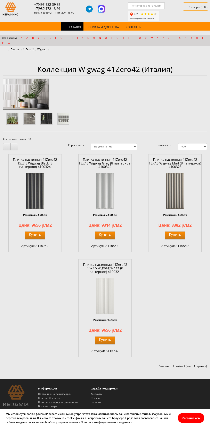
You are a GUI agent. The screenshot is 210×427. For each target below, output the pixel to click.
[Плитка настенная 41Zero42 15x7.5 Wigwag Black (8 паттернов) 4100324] (35, 191)
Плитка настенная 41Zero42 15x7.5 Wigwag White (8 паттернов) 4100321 (105, 268)
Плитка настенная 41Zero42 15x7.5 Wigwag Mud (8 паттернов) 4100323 (175, 163)
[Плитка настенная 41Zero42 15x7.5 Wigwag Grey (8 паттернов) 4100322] (105, 191)
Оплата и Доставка (103, 27)
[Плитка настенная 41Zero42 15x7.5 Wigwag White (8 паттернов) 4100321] (105, 296)
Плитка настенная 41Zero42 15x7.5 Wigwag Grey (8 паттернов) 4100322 (105, 163)
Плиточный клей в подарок (54, 394)
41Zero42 (28, 49)
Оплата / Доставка (49, 398)
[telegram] (89, 9)
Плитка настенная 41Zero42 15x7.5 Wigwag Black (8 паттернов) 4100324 (35, 163)
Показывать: (164, 145)
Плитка (14, 49)
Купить (35, 234)
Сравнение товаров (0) (17, 139)
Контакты (133, 27)
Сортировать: (76, 145)
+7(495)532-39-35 (47, 4)
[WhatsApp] (113, 9)
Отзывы (95, 398)
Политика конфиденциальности (58, 402)
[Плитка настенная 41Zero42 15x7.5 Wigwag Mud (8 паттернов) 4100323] (175, 191)
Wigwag (41, 49)
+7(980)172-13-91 (47, 9)
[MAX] (101, 9)
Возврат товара (47, 406)
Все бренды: (9, 38)
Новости (96, 402)
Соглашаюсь (191, 418)
